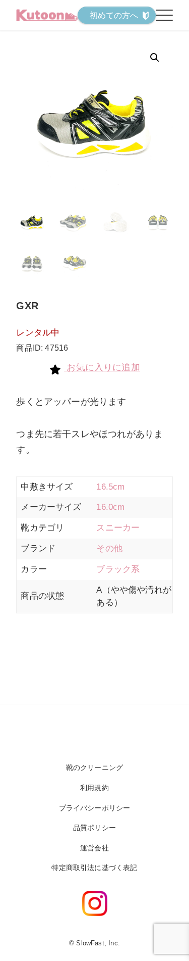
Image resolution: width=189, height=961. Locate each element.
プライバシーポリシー (95, 808)
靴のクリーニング (94, 767)
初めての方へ (114, 15)
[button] (155, 58)
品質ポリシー (94, 828)
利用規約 (94, 788)
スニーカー (118, 528)
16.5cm (110, 487)
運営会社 (94, 848)
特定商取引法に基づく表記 (94, 867)
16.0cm (110, 507)
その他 (109, 548)
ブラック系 (118, 569)
